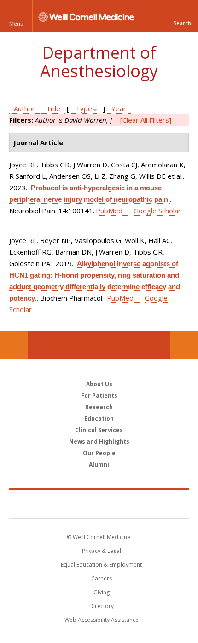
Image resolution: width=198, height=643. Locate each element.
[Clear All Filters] (145, 120)
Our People (99, 453)
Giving (101, 592)
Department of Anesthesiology (99, 61)
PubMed (109, 210)
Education (99, 418)
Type (84, 108)
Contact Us (184, 345)
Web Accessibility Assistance (101, 620)
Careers (101, 578)
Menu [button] (16, 24)
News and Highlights (99, 441)
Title (53, 108)
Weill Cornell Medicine (99, 503)
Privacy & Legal (101, 551)
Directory (101, 606)
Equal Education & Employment (101, 565)
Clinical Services (99, 430)
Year (118, 108)
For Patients (99, 395)
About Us (99, 384)
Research (99, 407)
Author (24, 108)
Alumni (99, 464)
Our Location (14, 345)
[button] (182, 16)
